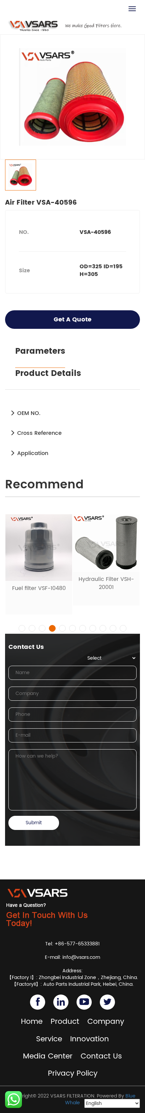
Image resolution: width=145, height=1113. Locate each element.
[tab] (72, 413)
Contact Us (101, 1056)
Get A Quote (72, 319)
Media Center (47, 1056)
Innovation (89, 1039)
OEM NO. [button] (28, 413)
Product (65, 1021)
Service (49, 1039)
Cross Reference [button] (39, 433)
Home (31, 1021)
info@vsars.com (81, 957)
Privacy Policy (72, 1073)
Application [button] (32, 453)
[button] (22, 628)
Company (105, 1021)
